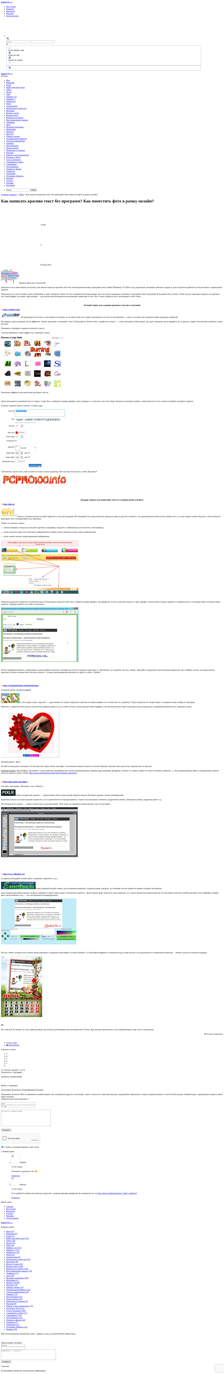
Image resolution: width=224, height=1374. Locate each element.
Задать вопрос (12, 16)
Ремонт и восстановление (17, 155)
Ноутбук (10, 134)
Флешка (9, 178)
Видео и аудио (12, 113)
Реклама (9, 13)
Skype (8, 92)
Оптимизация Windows (16, 139)
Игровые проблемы (15, 127)
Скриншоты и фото (14, 162)
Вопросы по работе (14, 118)
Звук (8, 125)
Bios (8, 80)
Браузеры (10, 111)
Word (8, 104)
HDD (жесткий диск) (15, 87)
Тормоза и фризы (13, 169)
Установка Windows (15, 176)
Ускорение (10, 174)
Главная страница (9, 194)
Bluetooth (10, 83)
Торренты (10, 171)
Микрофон (11, 129)
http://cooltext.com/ (11, 310)
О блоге (9, 181)
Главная (9, 1206)
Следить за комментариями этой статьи (21, 1147)
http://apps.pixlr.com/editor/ (15, 782)
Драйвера (10, 122)
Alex (15, 1043)
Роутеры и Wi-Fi (13, 157)
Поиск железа (12, 148)
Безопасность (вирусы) (16, 108)
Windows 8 (11, 101)
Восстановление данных (17, 120)
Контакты (10, 11)
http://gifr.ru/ (9, 504)
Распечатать (13, 1045)
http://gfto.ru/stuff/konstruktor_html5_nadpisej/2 (117, 1193)
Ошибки (10, 143)
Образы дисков (13, 136)
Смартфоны (11, 164)
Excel (8, 85)
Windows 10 (11, 97)
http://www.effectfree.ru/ (14, 874)
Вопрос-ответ (12, 115)
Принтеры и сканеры (15, 150)
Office (8, 90)
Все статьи (11, 6)
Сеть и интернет (13, 160)
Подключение (12, 146)
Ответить (15, 1176)
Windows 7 (11, 99)
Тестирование (12, 167)
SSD (8, 94)
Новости (10, 9)
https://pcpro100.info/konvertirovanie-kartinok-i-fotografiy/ (53, 773)
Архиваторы (11, 106)
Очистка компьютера (15, 141)
